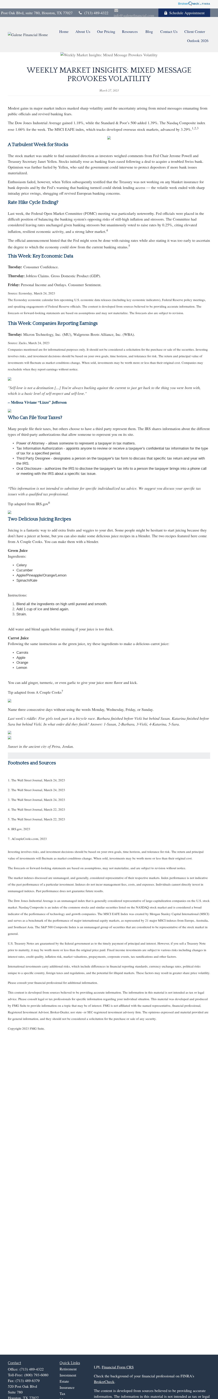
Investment (68, 1375)
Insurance (67, 1387)
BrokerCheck (104, 1381)
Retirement (68, 1368)
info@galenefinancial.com (134, 15)
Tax (62, 1393)
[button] (63, 31)
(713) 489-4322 (96, 12)
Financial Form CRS (118, 1366)
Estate (64, 1381)
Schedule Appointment (187, 12)
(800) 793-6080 (36, 1374)
